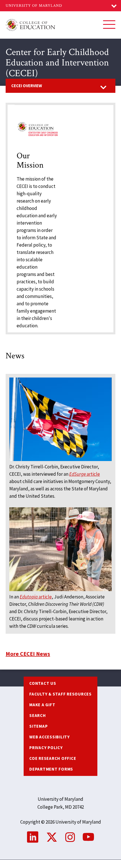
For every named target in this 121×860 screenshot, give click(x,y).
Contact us (42, 683)
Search (37, 715)
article (84, 474)
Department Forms (51, 769)
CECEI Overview (26, 85)
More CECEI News (28, 653)
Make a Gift (42, 704)
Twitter (51, 837)
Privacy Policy (46, 747)
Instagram (70, 837)
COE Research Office (52, 758)
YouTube (88, 837)
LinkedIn (32, 837)
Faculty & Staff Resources (60, 694)
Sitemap (38, 726)
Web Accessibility (49, 737)
